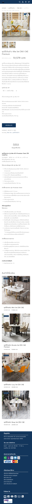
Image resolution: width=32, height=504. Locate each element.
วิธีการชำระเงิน (7, 477)
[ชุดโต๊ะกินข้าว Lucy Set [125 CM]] (16, 367)
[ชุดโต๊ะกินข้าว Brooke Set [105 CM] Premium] (16, 328)
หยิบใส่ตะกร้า (8, 125)
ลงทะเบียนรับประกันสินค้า (10, 484)
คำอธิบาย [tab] (16, 144)
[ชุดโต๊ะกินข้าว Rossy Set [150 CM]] (16, 405)
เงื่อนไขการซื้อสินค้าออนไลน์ (11, 473)
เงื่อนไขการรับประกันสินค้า (10, 475)
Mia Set (19, 8)
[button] (29, 2)
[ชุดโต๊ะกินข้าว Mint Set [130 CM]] (16, 290)
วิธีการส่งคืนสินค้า (8, 480)
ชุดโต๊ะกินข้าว (11, 8)
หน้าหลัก (4, 8)
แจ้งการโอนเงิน (8, 482)
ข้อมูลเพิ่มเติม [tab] (16, 148)
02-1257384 (12, 448)
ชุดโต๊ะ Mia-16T (6, 87)
